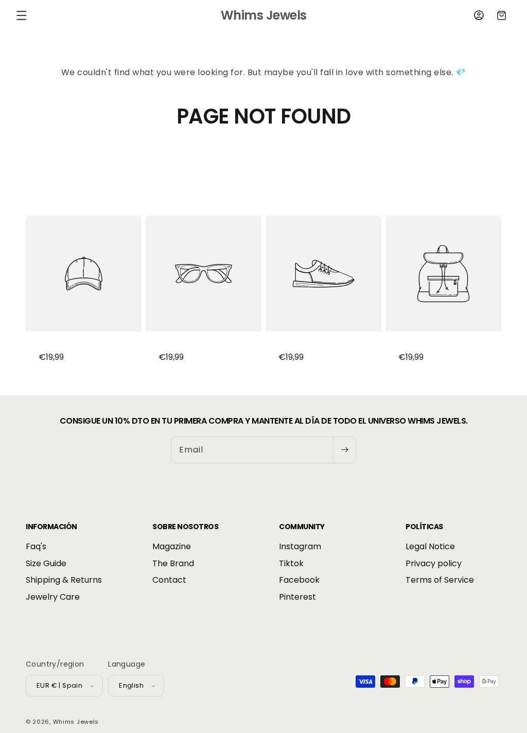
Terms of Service (440, 580)
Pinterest (297, 597)
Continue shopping (263, 167)
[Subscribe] (344, 450)
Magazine (171, 546)
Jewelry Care (53, 597)
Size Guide (46, 563)
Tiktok (291, 563)
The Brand (173, 563)
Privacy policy (434, 563)
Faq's (36, 546)
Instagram (300, 546)
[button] (21, 15)
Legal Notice (430, 546)
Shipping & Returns (64, 580)
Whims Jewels (76, 722)
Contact (169, 580)
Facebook (299, 580)
